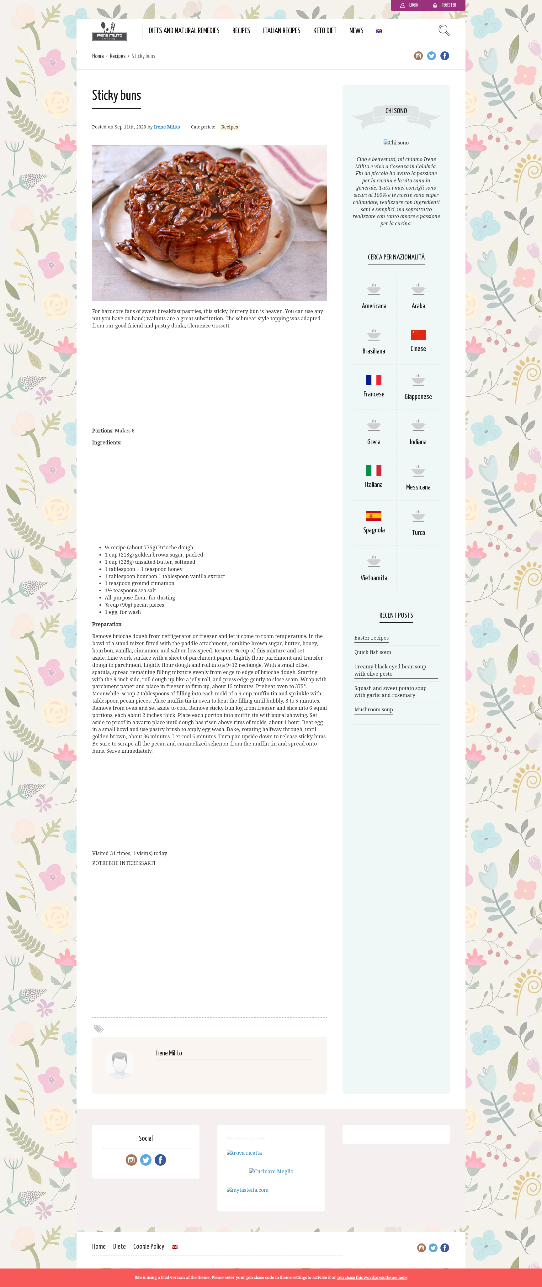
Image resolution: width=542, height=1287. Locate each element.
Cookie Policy (148, 1246)
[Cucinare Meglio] (271, 1172)
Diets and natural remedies (184, 31)
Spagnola (374, 530)
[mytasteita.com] (247, 1190)
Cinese (418, 349)
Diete (119, 1246)
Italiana (374, 485)
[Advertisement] (209, 378)
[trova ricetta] (244, 1153)
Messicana (418, 487)
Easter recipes (371, 638)
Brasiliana (374, 351)
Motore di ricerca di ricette (246, 1138)
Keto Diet (325, 31)
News (356, 31)
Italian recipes (281, 31)
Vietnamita (374, 578)
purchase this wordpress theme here (372, 1277)
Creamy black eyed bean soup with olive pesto (390, 670)
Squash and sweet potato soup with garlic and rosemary (390, 691)
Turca (418, 532)
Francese (374, 394)
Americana (374, 306)
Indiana (418, 442)
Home (98, 56)
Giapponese (418, 396)
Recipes (241, 31)
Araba (418, 306)
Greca (373, 442)
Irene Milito (167, 126)
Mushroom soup (373, 710)
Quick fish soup (372, 652)
